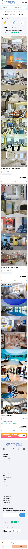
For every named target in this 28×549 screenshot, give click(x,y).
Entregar (22, 515)
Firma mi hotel (5, 485)
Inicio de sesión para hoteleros (8, 487)
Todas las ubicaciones (7, 467)
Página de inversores (7, 477)
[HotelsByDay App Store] (7, 531)
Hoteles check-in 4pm (7, 462)
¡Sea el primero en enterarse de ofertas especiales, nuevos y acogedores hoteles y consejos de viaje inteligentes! (14, 511)
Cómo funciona (5, 456)
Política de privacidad (16, 543)
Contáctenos (5, 465)
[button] (26, 2)
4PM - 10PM (20, 430)
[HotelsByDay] (8, 3)
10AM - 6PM (7, 430)
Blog (3, 483)
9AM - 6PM (14, 280)
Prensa (4, 475)
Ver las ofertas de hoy (7, 460)
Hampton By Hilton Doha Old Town (9, 267)
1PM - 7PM (14, 181)
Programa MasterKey (7, 458)
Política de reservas (6, 498)
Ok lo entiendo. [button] (19, 546)
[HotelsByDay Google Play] (17, 531)
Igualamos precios (6, 502)
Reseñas (4, 479)
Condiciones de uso (6, 500)
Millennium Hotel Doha (6, 415)
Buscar (23, 435)
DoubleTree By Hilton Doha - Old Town (10, 168)
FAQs (4, 481)
